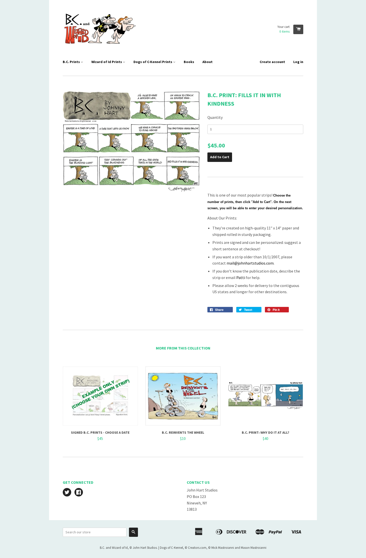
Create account (272, 62)
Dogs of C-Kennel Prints (153, 62)
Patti (240, 277)
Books (189, 62)
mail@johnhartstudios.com (250, 263)
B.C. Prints (72, 62)
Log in (298, 62)
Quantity (215, 117)
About (207, 62)
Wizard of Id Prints (107, 62)
